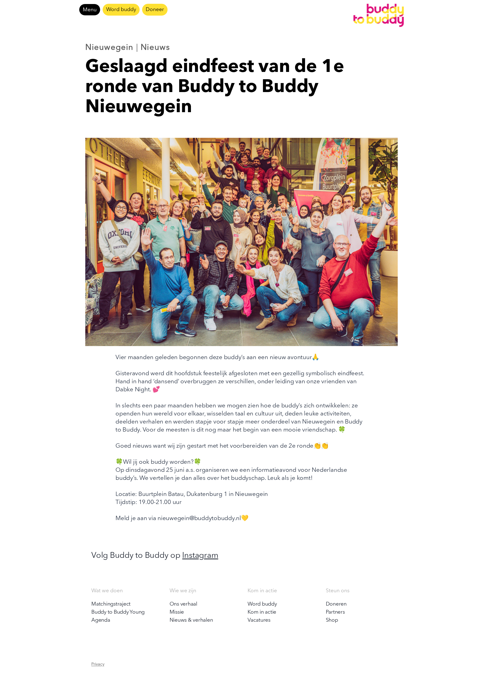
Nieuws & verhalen (191, 620)
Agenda (100, 620)
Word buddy (121, 9)
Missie (177, 612)
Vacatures (259, 620)
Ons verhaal (183, 604)
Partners (335, 612)
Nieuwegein (109, 48)
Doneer (155, 9)
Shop (332, 620)
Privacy (97, 664)
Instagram (200, 556)
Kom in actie (262, 612)
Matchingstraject (111, 604)
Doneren (336, 604)
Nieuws (155, 48)
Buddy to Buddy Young (118, 612)
